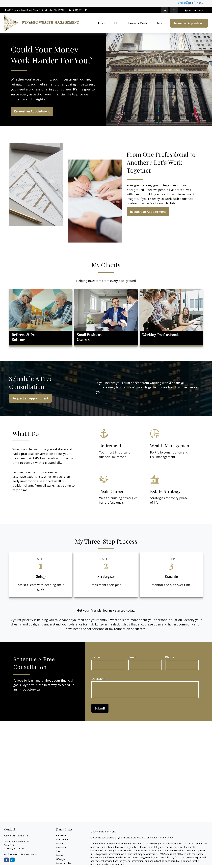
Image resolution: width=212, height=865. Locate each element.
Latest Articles (63, 863)
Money (59, 855)
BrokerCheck (166, 837)
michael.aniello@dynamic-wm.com (22, 854)
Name (95, 657)
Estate (59, 843)
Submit (100, 708)
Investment (62, 839)
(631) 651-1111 (81, 10)
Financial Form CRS (105, 831)
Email (132, 657)
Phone (169, 657)
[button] (101, 23)
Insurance (61, 847)
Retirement (62, 835)
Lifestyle (60, 859)
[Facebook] (174, 10)
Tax (58, 851)
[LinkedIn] (164, 10)
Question (98, 679)
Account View (196, 10)
